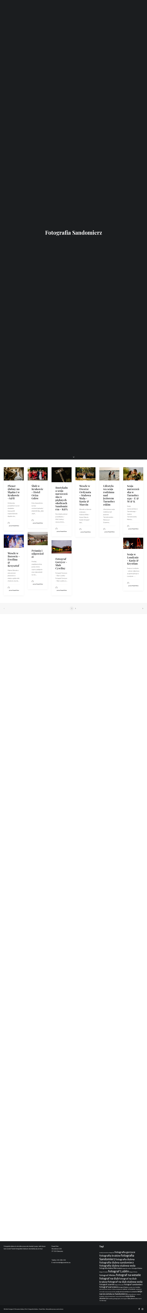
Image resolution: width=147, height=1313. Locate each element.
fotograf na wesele (128, 1275)
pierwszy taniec (103, 1289)
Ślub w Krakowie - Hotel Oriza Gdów (37, 492)
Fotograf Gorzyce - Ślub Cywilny (61, 563)
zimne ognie (124, 1298)
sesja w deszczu (132, 1294)
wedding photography (114, 1298)
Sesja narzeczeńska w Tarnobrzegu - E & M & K (133, 493)
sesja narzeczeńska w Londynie (126, 1291)
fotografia (111, 1252)
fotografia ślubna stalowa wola (117, 1265)
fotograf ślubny (123, 1287)
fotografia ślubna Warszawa (110, 1268)
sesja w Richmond (120, 1296)
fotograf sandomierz (133, 1284)
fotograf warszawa (108, 1287)
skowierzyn (103, 1298)
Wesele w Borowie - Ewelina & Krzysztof (14, 559)
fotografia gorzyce (125, 1252)
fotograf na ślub (109, 1278)
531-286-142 (61, 1260)
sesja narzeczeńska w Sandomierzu (120, 1292)
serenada (102, 1291)
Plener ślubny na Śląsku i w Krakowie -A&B (14, 492)
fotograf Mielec (133, 1272)
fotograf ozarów (106, 1284)
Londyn (137, 1287)
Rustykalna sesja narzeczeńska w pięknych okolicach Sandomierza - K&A (61, 498)
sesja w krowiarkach (110, 1296)
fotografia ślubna (125, 1259)
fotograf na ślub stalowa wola (125, 1281)
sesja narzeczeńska (110, 1291)
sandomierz (138, 1289)
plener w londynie (129, 1289)
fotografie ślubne (126, 1268)
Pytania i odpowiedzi (38, 554)
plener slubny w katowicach (115, 1289)
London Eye (132, 1287)
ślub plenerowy (133, 1298)
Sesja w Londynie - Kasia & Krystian (133, 559)
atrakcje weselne (104, 1252)
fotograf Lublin (118, 1271)
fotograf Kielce (137, 1268)
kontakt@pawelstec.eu (63, 1262)
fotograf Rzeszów (119, 1284)
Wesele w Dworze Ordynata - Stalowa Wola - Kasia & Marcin (85, 495)
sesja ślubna (130, 1296)
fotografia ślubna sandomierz (116, 1262)
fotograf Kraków (103, 1272)
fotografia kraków (110, 1255)
